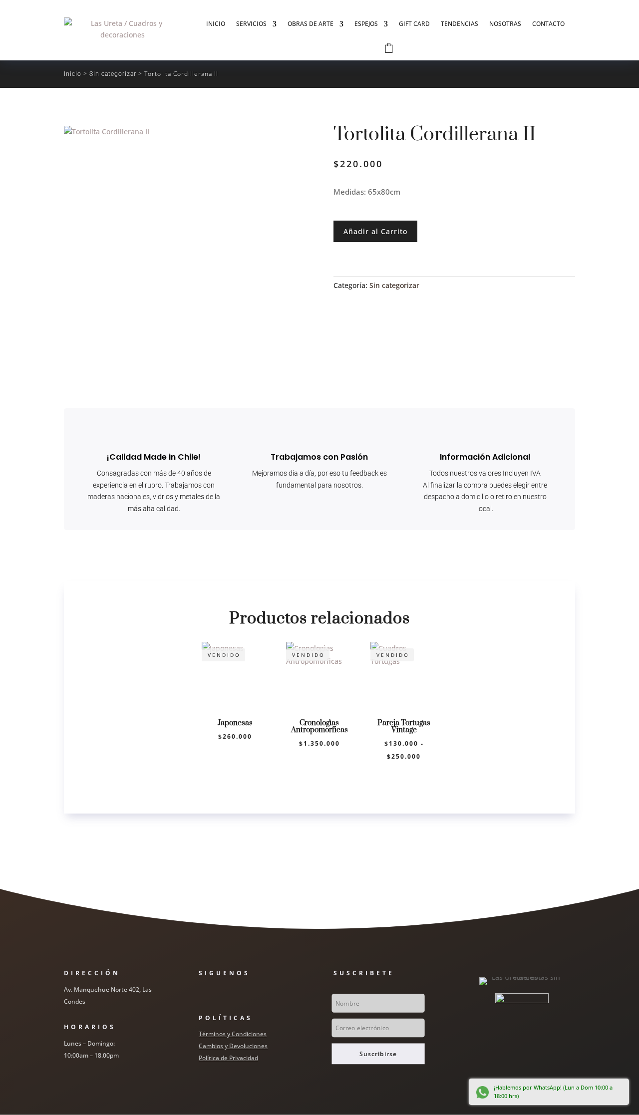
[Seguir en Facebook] (202, 994)
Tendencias (459, 23)
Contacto (548, 23)
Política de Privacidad (228, 1058)
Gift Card (414, 23)
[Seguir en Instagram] (222, 994)
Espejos (366, 23)
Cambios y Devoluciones (233, 1046)
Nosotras (505, 23)
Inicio (215, 23)
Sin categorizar (112, 73)
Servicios (251, 23)
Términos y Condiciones (233, 1034)
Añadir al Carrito (375, 231)
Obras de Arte (310, 23)
